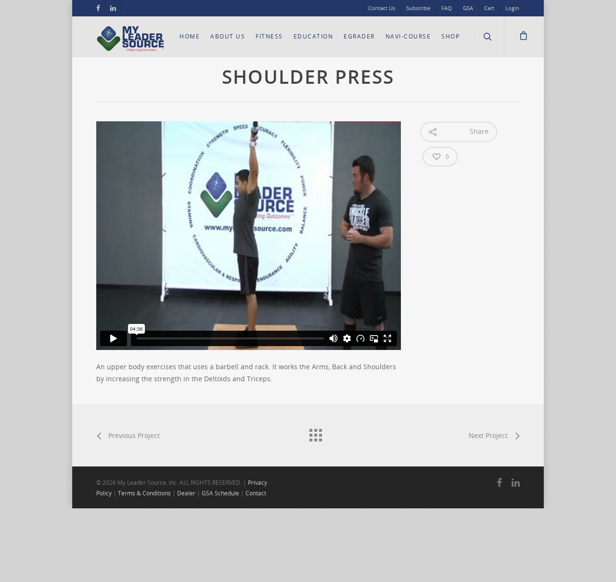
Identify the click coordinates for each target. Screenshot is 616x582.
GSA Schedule (220, 493)
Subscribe (418, 8)
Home (190, 36)
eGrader (359, 36)
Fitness (269, 36)
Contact (255, 493)
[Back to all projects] (315, 432)
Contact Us (381, 8)
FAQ (446, 8)
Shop (450, 36)
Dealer (186, 493)
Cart (489, 8)
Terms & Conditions (144, 493)
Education (314, 36)
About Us (227, 36)
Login (512, 8)
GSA (468, 8)
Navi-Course (408, 36)
